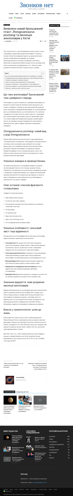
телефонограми (50, 13)
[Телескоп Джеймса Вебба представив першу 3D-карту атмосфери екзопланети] (10, 400)
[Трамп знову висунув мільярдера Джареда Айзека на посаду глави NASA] (65, 58)
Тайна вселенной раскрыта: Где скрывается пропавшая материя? (13, 365)
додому (5, 22)
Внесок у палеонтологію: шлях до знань (18, 88)
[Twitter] (9, 45)
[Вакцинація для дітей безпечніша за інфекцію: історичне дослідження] (25, 400)
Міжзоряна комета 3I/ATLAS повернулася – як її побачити (40, 407)
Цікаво (34, 13)
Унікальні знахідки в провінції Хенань (17, 80)
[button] (67, 14)
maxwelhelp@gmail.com (39, 482)
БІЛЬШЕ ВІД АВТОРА (22, 392)
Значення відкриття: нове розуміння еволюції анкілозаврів (23, 86)
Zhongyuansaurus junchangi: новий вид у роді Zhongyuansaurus (25, 78)
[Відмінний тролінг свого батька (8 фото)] (29, 447)
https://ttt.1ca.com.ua (21, 380)
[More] (22, 45)
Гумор (17, 13)
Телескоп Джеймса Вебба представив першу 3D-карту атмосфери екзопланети (9, 409)
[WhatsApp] (17, 45)
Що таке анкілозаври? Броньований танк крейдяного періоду (24, 76)
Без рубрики (12, 22)
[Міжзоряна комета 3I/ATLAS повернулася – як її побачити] (40, 400)
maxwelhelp (8, 41)
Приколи (28, 13)
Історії (22, 13)
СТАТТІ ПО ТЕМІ (9, 392)
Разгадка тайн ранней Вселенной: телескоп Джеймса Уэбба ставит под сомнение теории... (54, 45)
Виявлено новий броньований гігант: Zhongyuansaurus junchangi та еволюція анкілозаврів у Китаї (37, 366)
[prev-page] (5, 417)
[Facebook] (5, 45)
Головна (11, 13)
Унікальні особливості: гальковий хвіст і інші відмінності (22, 84)
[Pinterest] (13, 45)
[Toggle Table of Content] (42, 73)
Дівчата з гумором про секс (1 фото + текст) (40, 439)
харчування (41, 13)
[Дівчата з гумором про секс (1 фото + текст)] (29, 440)
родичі (59, 13)
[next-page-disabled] (7, 417)
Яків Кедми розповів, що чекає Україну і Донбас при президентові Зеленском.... (40, 456)
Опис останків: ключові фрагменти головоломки (20, 82)
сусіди (10, 18)
